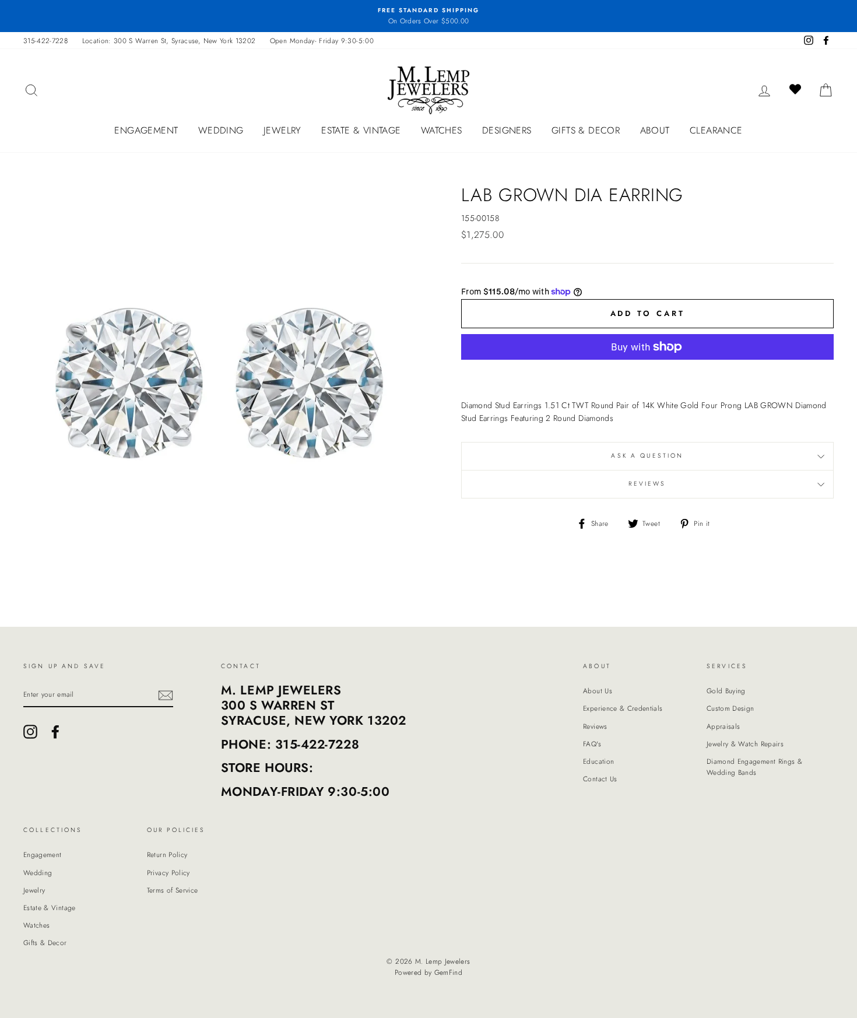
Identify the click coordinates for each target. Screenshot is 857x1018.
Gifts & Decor (586, 130)
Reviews (595, 726)
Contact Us (600, 779)
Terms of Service (172, 890)
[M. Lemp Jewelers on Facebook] (55, 732)
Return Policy (167, 854)
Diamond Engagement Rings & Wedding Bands (754, 766)
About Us (597, 691)
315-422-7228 (45, 40)
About (655, 130)
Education (598, 761)
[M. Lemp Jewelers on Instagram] (30, 732)
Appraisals (723, 726)
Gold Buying (726, 691)
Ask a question (647, 455)
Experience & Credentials (622, 708)
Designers (507, 130)
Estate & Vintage (361, 130)
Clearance (716, 130)
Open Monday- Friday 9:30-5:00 (322, 40)
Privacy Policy (168, 872)
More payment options (647, 374)
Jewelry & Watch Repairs (745, 744)
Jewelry (282, 130)
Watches (441, 130)
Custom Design (730, 708)
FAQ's (592, 744)
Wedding (221, 130)
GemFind (448, 972)
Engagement (146, 130)
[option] (428, 16)
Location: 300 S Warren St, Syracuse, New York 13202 (169, 40)
